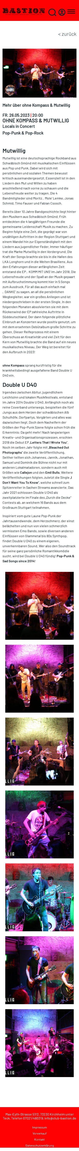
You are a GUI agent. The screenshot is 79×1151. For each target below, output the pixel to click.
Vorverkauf (40, 1133)
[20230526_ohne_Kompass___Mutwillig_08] (39, 678)
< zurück (67, 34)
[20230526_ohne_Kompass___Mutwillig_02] (39, 605)
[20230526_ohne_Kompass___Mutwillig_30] (39, 970)
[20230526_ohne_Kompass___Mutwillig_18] (39, 824)
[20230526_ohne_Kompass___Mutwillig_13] (39, 751)
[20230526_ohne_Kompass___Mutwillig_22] (39, 897)
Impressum (39, 1127)
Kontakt (39, 1139)
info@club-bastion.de (60, 1118)
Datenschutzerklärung (39, 1145)
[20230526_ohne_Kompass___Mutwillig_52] (39, 1042)
